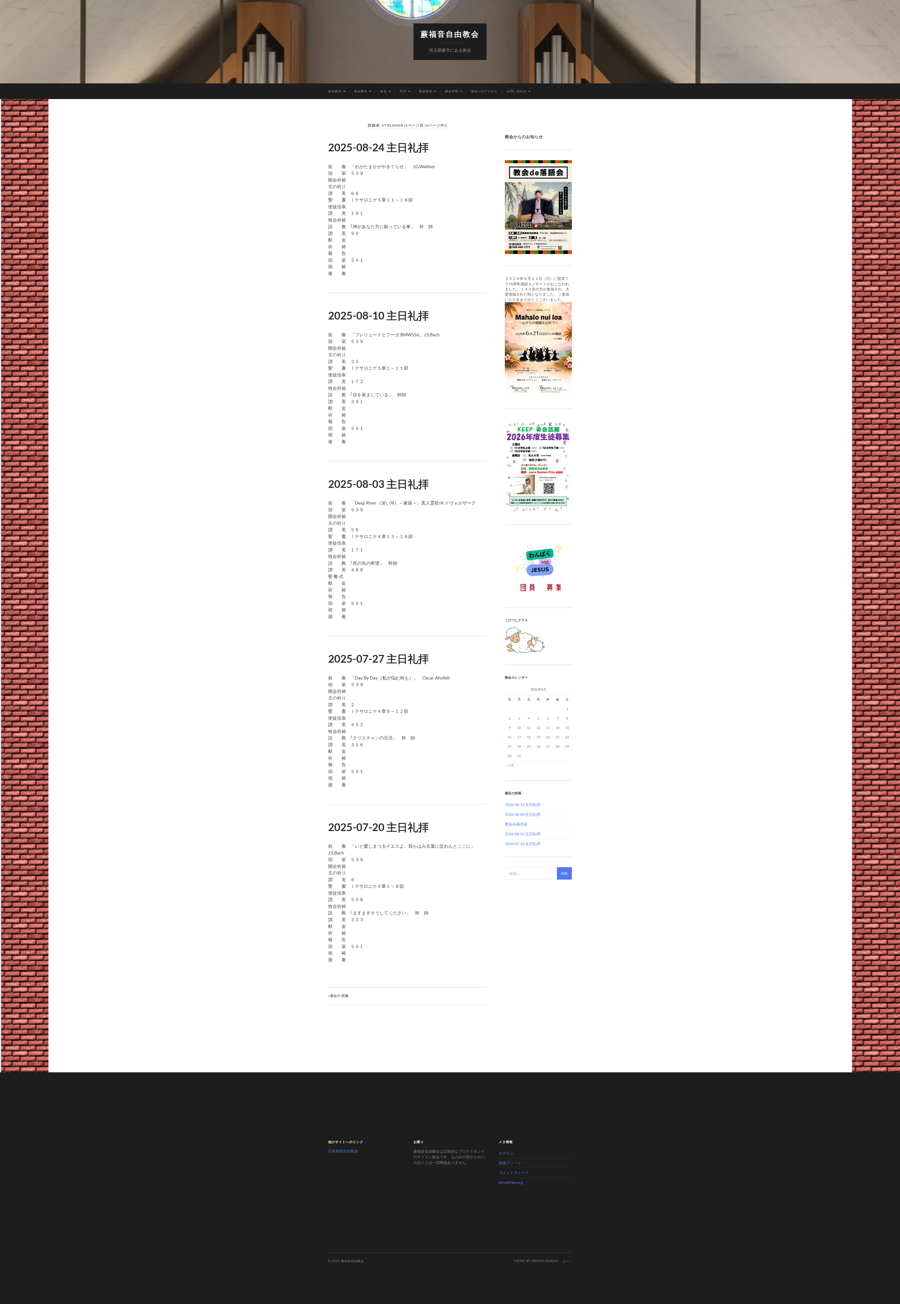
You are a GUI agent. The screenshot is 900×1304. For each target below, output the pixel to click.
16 (509, 737)
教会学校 (451, 91)
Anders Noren (544, 1261)
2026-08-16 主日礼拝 (522, 804)
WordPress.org (511, 1182)
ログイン (506, 1153)
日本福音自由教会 (343, 1151)
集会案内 (360, 91)
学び (403, 91)
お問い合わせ (516, 91)
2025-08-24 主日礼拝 (378, 147)
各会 (383, 91)
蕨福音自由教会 (450, 34)
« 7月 (510, 765)
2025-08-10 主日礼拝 (378, 315)
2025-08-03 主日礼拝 (378, 484)
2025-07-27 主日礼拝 (378, 658)
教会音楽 (425, 91)
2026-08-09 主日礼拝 (522, 814)
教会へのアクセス (484, 91)
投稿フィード (510, 1163)
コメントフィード (514, 1172)
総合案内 (334, 91)
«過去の (338, 996)
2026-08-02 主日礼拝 (522, 834)
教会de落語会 (516, 824)
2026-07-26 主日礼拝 (522, 843)
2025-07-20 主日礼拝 (378, 827)
